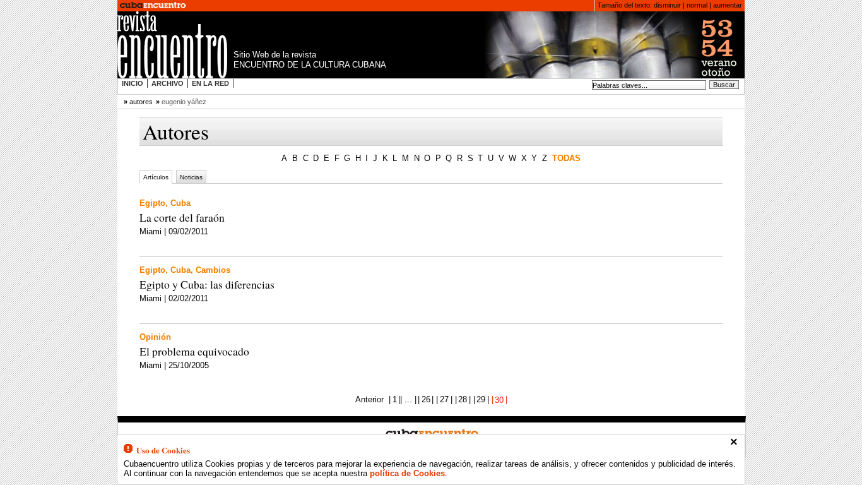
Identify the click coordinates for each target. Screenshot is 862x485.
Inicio (132, 83)
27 (444, 399)
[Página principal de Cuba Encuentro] (153, 5)
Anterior (369, 399)
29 (480, 399)
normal (697, 5)
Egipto (152, 203)
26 (426, 399)
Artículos (155, 176)
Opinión (155, 337)
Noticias (191, 176)
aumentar (727, 5)
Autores (141, 101)
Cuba (180, 203)
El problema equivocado (194, 351)
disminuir (667, 5)
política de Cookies (407, 473)
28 (462, 399)
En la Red (210, 83)
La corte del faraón (182, 217)
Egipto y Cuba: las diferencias (207, 284)
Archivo (167, 83)
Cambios (213, 270)
